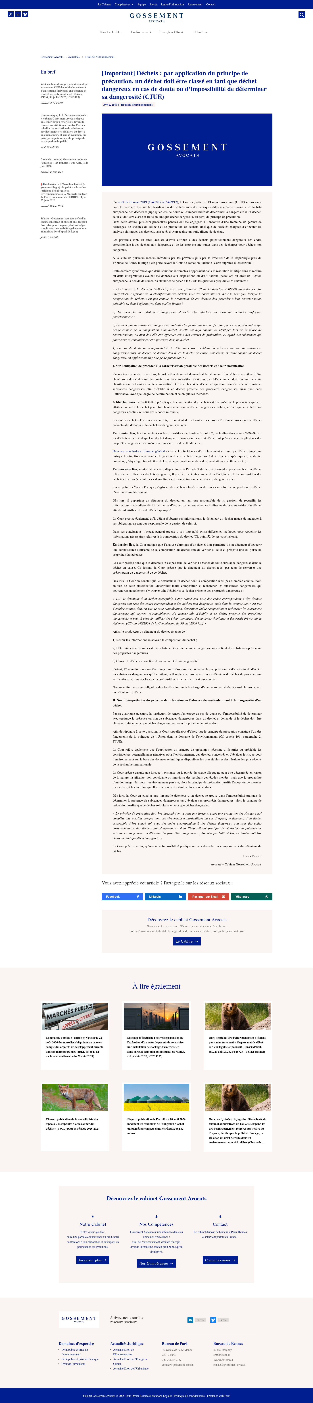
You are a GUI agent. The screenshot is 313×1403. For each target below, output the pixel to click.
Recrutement (195, 4)
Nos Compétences (154, 1263)
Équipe (142, 4)
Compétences (122, 4)
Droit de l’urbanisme (73, 1364)
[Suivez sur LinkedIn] (18, 14)
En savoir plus (90, 1260)
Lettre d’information (172, 4)
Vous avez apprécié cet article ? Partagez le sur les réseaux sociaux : (167, 883)
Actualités (74, 57)
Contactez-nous (218, 1260)
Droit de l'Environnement (99, 57)
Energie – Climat (172, 32)
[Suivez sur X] (11, 14)
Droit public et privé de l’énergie (80, 1359)
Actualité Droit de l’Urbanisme (131, 1368)
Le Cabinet (104, 4)
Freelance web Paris (218, 1396)
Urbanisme (200, 32)
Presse (153, 4)
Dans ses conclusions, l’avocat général (139, 451)
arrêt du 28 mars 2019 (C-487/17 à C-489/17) (148, 202)
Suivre (200, 1320)
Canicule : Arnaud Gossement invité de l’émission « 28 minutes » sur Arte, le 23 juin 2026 (64, 162)
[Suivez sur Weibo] (25, 14)
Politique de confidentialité (189, 1396)
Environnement (141, 32)
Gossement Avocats (52, 57)
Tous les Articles (111, 32)
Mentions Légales (162, 1396)
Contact (210, 4)
